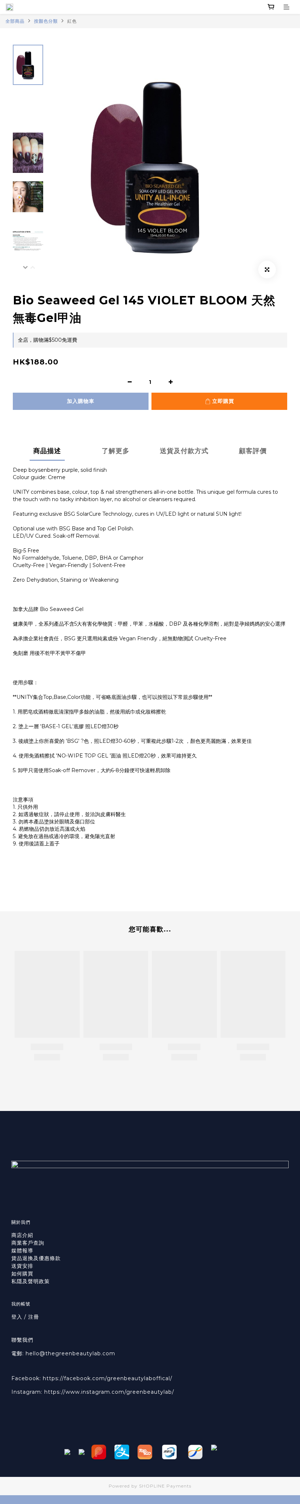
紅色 (72, 21)
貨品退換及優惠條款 (36, 1258)
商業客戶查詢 (27, 1243)
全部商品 (15, 21)
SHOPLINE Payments (165, 1486)
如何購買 (23, 1273)
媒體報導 (22, 1250)
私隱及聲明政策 (30, 1281)
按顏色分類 (46, 21)
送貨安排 (22, 1266)
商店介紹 (22, 1235)
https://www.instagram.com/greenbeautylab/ (109, 1392)
